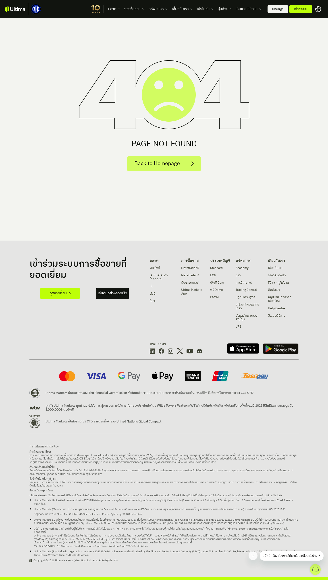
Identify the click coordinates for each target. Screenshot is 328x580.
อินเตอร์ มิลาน (247, 9)
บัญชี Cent (217, 282)
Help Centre (276, 308)
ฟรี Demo (216, 289)
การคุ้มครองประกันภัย (136, 405)
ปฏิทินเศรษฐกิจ (245, 297)
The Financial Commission (107, 393)
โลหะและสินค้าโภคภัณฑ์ (159, 277)
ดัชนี (152, 293)
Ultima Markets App (191, 291)
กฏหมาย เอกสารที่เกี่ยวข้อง (279, 299)
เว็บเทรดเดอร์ (189, 282)
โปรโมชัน (203, 9)
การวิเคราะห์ (244, 282)
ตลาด (112, 9)
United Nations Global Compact (138, 421)
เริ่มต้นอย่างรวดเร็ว (112, 293)
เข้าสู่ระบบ (300, 9)
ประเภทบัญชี (220, 260)
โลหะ (153, 301)
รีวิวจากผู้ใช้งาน (278, 282)
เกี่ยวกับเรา (180, 9)
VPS (238, 326)
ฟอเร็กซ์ (155, 267)
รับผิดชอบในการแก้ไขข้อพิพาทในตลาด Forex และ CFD (215, 393)
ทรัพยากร (156, 9)
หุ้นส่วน (223, 9)
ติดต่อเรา (274, 289)
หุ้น (151, 286)
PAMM (214, 297)
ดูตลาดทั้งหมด (60, 293)
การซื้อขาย (132, 9)
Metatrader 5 (190, 267)
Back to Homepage (157, 163)
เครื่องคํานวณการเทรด (247, 306)
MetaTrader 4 (190, 275)
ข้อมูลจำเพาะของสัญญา (246, 317)
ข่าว (238, 275)
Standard (216, 267)
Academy (242, 267)
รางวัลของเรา (277, 275)
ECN (213, 275)
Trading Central (246, 289)
